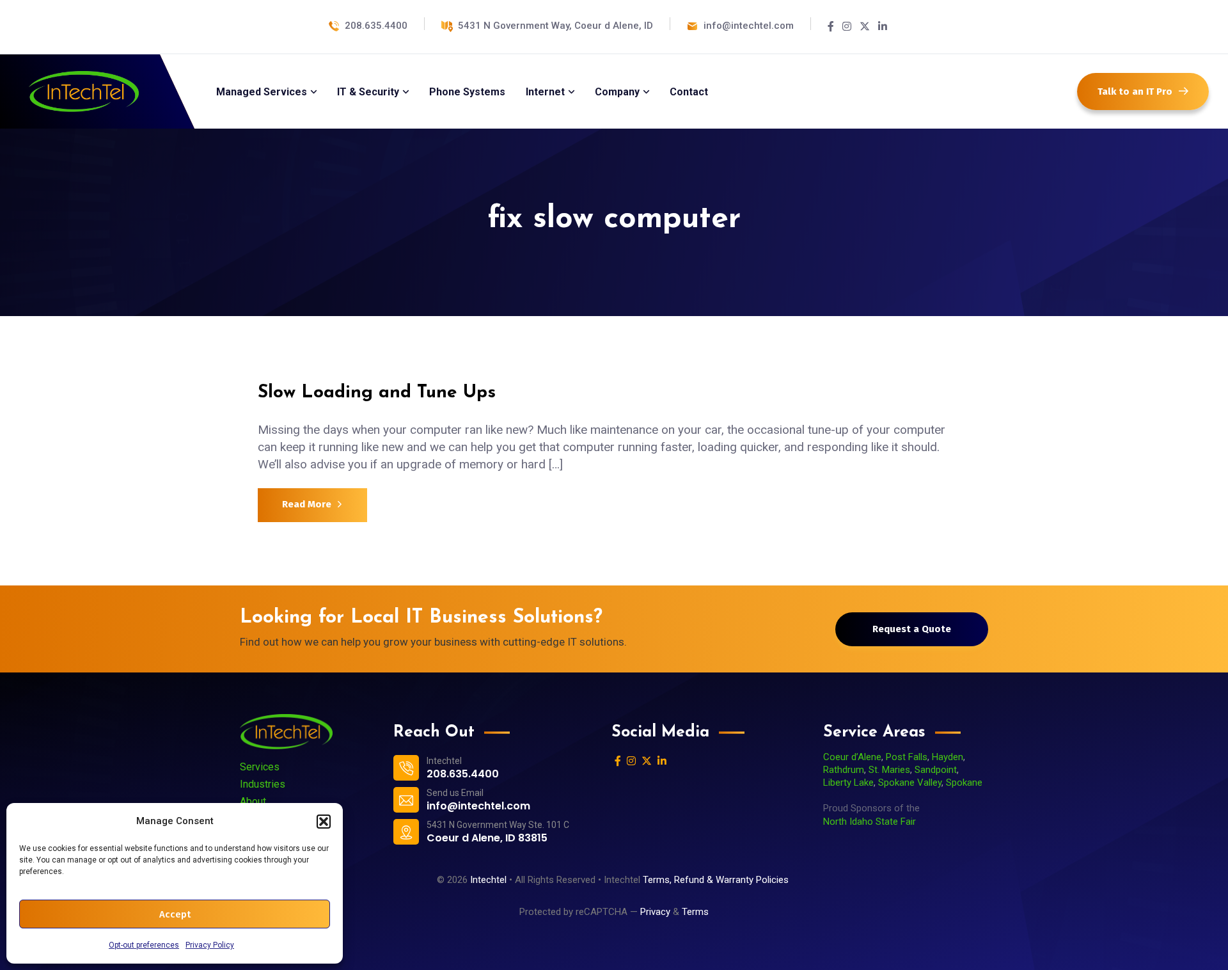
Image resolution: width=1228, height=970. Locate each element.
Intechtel (488, 880)
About (253, 801)
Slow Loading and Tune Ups (377, 393)
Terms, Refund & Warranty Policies (717, 880)
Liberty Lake (848, 782)
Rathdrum (843, 769)
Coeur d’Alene (852, 757)
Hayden (947, 757)
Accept (175, 914)
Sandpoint (936, 769)
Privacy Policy (209, 945)
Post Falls (906, 757)
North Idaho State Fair (869, 821)
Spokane (964, 782)
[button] (323, 821)
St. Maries (889, 769)
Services (259, 767)
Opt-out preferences (144, 945)
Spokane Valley (909, 782)
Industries (262, 784)
